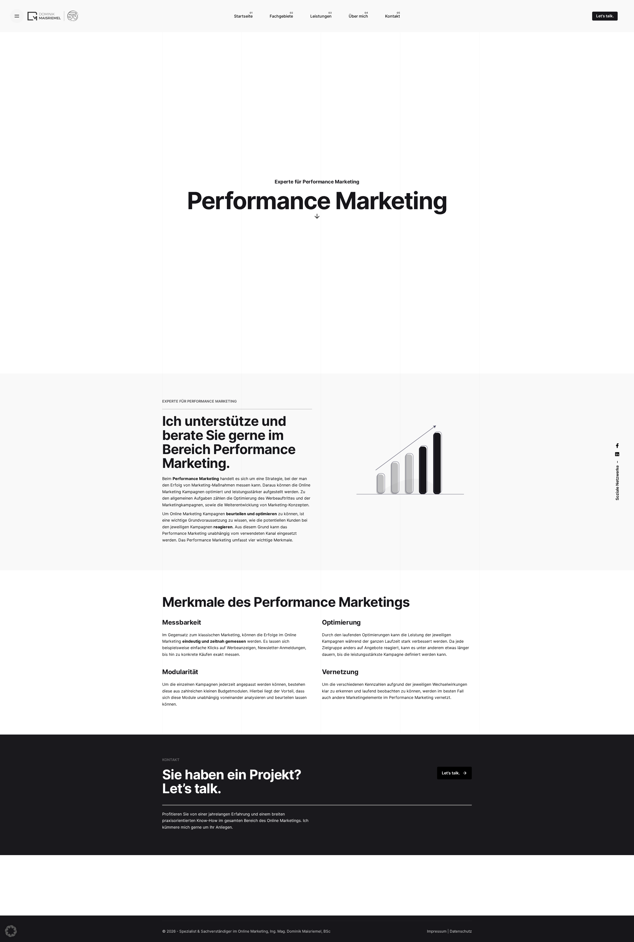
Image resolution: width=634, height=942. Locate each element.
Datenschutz (461, 931)
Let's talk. (605, 16)
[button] (11, 931)
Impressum (437, 931)
